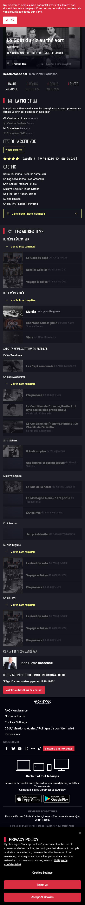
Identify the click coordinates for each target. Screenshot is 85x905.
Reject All (42, 885)
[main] (42, 866)
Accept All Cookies (42, 897)
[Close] (80, 832)
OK (12, 20)
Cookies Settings (42, 872)
